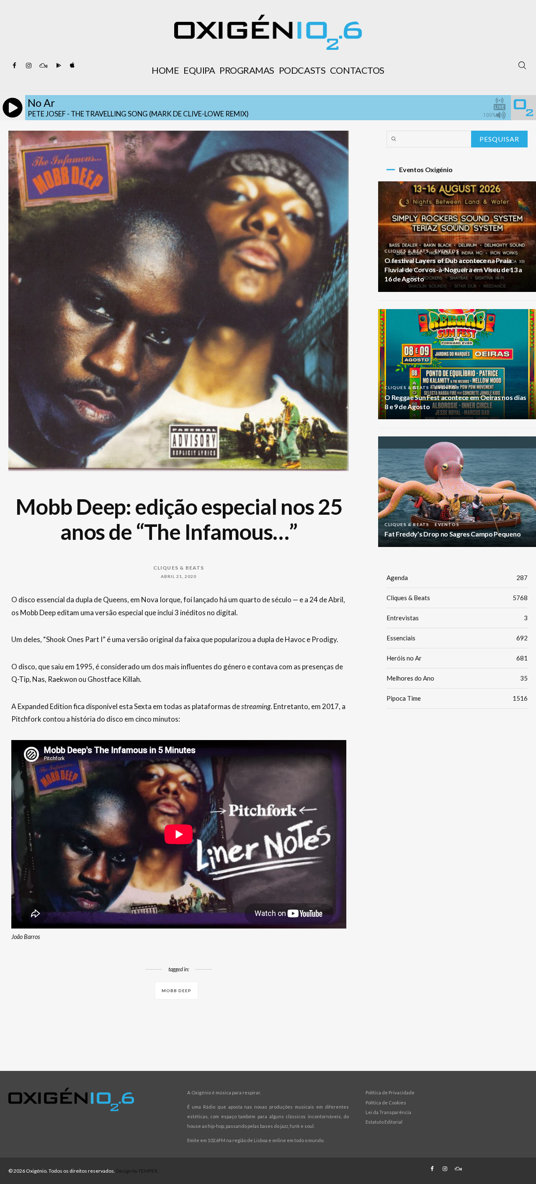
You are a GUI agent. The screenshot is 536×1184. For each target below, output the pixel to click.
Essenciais (457, 638)
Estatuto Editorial (384, 1122)
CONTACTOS (357, 70)
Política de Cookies (386, 1102)
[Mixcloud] (43, 65)
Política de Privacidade (390, 1092)
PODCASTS (302, 70)
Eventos (447, 250)
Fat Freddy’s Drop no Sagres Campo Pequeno (452, 534)
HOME (165, 70)
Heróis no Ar (457, 658)
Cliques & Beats (178, 568)
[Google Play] (57, 65)
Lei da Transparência (388, 1112)
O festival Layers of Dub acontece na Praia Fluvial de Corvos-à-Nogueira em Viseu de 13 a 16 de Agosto (453, 269)
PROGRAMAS (246, 70)
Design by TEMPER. (137, 1171)
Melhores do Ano (457, 678)
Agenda (457, 577)
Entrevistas (457, 618)
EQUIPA (199, 70)
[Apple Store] (71, 65)
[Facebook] (14, 65)
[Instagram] (28, 65)
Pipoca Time (457, 698)
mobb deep (176, 990)
